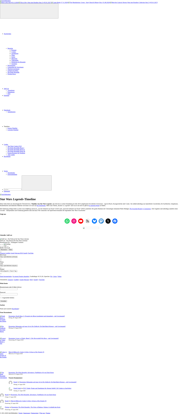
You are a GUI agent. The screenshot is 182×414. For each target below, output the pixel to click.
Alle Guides (11, 155)
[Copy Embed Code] (1, 273)
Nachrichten (7, 34)
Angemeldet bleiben (8, 298)
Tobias (59, 276)
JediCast (6, 88)
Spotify (25, 253)
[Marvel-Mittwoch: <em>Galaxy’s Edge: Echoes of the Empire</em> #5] (3, 361)
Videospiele (14, 60)
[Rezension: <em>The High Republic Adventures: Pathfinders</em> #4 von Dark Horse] (3, 379)
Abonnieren (4, 249)
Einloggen (7, 191)
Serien (13, 57)
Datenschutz (34, 413)
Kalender (6, 95)
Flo (51, 276)
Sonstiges (14, 64)
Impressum (26, 413)
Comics (13, 52)
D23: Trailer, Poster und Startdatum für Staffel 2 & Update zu (47, 388)
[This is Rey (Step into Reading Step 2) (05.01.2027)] (35, 2)
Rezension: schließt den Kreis (35, 407)
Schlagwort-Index (13, 70)
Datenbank (7, 110)
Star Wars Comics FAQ (15, 146)
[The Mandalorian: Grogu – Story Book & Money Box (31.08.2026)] (89, 2)
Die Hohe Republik (13, 72)
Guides (6, 144)
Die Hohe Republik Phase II (16, 149)
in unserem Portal (94, 205)
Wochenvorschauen (13, 69)
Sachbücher (14, 53)
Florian (7, 407)
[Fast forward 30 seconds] (8, 246)
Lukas (55, 276)
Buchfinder (7, 156)
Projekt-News (12, 74)
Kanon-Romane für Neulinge (16, 153)
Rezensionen (11, 65)
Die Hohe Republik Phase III (16, 151)
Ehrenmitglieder (12, 174)
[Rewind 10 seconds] (2, 246)
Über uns (42, 413)
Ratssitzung (11, 92)
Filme (13, 55)
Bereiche (10, 48)
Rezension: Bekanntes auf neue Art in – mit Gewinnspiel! (37, 326)
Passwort (2, 292)
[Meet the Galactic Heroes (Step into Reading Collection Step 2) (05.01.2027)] (134, 2)
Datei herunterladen (6, 276)
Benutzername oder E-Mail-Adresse (11, 287)
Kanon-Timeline (12, 128)
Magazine (14, 58)
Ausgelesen (11, 90)
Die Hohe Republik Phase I (16, 148)
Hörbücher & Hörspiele (18, 62)
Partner (48, 413)
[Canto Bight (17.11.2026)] (59, 2)
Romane (13, 50)
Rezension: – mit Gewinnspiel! (34, 338)
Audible (8, 253)
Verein (6, 171)
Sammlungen (11, 112)
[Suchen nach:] (13, 189)
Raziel (15, 382)
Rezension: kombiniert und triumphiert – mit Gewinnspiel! (37, 316)
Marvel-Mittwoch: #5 (26, 352)
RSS (9, 94)
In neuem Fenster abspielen (21, 276)
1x (5, 246)
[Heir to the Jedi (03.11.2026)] (9, 2)
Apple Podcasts (15, 253)
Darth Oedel (17, 388)
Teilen (10, 249)
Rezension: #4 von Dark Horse (31, 372)
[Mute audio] (1, 246)
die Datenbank (41, 205)
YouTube (30, 253)
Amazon (2, 253)
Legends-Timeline (13, 130)
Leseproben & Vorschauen (16, 67)
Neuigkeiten (11, 173)
